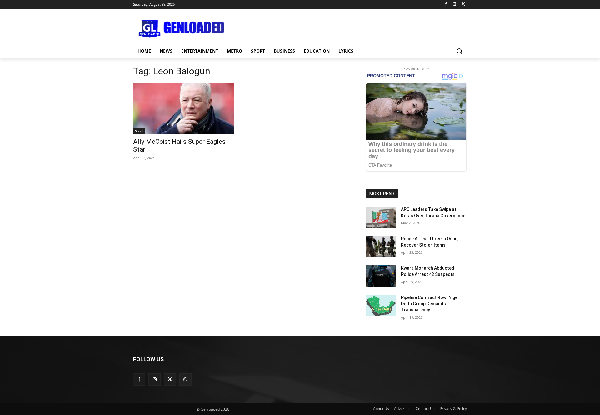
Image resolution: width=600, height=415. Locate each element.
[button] (459, 50)
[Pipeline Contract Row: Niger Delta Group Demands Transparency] (381, 305)
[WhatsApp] (185, 379)
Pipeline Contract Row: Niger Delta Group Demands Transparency (430, 303)
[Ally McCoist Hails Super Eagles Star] (183, 108)
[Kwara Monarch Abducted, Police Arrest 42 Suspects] (381, 276)
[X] (463, 4)
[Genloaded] (183, 29)
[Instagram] (454, 4)
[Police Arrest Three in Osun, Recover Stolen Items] (381, 246)
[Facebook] (446, 4)
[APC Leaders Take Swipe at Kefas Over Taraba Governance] (381, 217)
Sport (139, 131)
